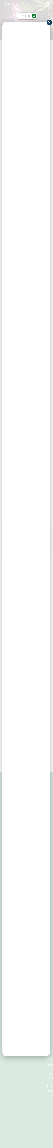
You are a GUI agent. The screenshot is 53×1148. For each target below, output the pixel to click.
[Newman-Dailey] (18, 4)
